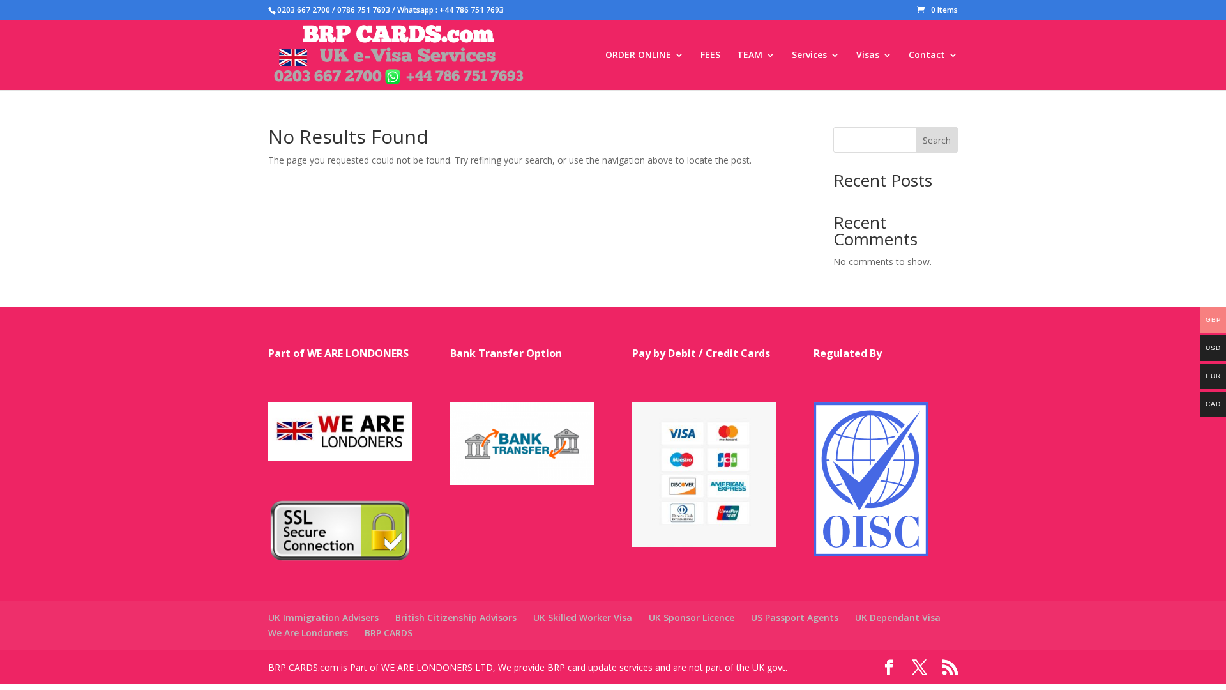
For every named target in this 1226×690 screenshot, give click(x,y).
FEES (710, 55)
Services (809, 55)
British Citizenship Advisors (456, 617)
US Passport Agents (794, 617)
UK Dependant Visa (898, 617)
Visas (867, 55)
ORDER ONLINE (638, 55)
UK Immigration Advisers (323, 617)
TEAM (749, 55)
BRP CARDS (388, 633)
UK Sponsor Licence (691, 617)
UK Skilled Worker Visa (582, 617)
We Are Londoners (308, 633)
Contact (927, 55)
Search (937, 140)
